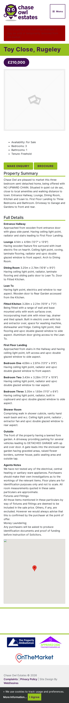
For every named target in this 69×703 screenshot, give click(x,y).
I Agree (34, 697)
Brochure (46, 166)
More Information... (15, 697)
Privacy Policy (28, 679)
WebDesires (11, 683)
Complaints (11, 679)
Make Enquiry (18, 166)
